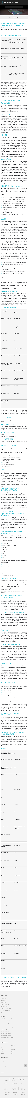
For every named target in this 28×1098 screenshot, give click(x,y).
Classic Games (4, 1068)
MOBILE (13, 1049)
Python (13, 1051)
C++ (1, 1047)
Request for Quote (5, 1004)
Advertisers (3, 1061)
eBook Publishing (5, 1031)
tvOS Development (5, 1029)
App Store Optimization (6, 1025)
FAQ (1, 1012)
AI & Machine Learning (6, 1010)
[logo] (10, 2)
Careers (2, 1072)
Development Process (6, 1033)
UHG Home (3, 998)
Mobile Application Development (8, 1021)
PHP (12, 1053)
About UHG (3, 1002)
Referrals (3, 1070)
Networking (3, 1066)
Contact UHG (4, 1000)
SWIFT (12, 1047)
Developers (3, 1059)
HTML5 (2, 1053)
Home (10, 17)
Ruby (2, 1051)
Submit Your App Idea (6, 1008)
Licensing (3, 1064)
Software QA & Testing (6, 1035)
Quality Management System (7, 1037)
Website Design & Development (8, 1027)
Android (13, 1045)
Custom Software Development (8, 1019)
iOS (1, 1045)
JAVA (2, 1049)
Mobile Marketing (5, 1023)
